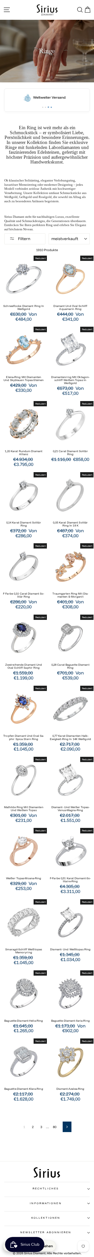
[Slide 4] (51, 107)
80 (54, 1127)
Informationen (45, 1203)
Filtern (23, 238)
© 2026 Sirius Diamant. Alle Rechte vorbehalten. (47, 1253)
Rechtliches (46, 1188)
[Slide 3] (48, 107)
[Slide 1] (42, 107)
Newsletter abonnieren (45, 1232)
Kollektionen (45, 1217)
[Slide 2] (45, 107)
